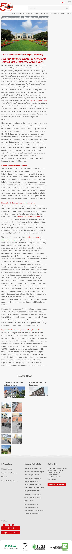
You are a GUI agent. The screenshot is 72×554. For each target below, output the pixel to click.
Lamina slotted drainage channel (28, 217)
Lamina (27, 17)
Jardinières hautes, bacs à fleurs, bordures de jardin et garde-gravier (33, 498)
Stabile (22, 17)
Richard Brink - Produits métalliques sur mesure (25, 13)
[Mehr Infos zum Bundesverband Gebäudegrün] (39, 547)
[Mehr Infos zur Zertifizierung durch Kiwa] (25, 547)
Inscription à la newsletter (56, 484)
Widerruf (4, 477)
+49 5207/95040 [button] (8, 528)
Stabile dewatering (32, 237)
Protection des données (8, 473)
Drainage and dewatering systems (11, 17)
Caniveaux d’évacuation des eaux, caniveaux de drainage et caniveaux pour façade (34, 472)
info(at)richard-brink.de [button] (10, 533)
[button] (63, 2)
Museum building (43, 17)
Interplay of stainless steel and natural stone (13, 383)
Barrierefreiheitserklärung (9, 481)
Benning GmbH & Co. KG (38, 100)
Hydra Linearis (34, 17)
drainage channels (8, 240)
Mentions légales (6, 469)
